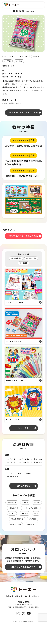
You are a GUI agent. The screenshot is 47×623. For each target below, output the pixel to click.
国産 (4, 103)
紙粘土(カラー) (14, 508)
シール (37, 502)
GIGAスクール (15, 524)
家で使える (11, 502)
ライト (25, 502)
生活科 (19, 61)
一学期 (36, 56)
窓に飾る (24, 513)
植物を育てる (15, 103)
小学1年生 (8, 56)
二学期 (7, 61)
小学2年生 (23, 56)
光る (36, 513)
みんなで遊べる (17, 519)
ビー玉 (12, 513)
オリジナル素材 (32, 508)
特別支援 (32, 519)
